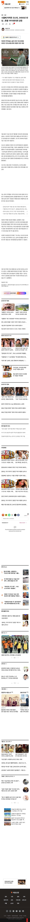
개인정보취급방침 (15, 915)
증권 (5, 15)
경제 (2, 15)
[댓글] (13, 24)
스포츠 (11, 903)
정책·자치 (6, 900)
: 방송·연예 (5, 741)
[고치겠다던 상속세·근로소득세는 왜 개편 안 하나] (26, 669)
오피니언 (3, 664)
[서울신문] (5, 3)
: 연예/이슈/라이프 (7, 776)
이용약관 (8, 915)
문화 (12, 900)
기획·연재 (3, 689)
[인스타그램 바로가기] (16, 911)
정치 (6, 896)
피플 (6, 903)
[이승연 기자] (3, 29)
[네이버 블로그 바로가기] (23, 911)
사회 (12, 896)
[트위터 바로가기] (10, 911)
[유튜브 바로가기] (13, 911)
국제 (24, 896)
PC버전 (24, 915)
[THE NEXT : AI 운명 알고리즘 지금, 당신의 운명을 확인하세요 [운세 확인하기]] (15, 293)
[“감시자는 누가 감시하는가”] (26, 677)
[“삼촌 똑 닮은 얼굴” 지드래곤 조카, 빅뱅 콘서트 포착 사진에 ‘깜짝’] (26, 790)
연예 (18, 903)
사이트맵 (20, 915)
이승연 (6, 28)
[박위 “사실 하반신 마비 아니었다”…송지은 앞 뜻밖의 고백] (26, 782)
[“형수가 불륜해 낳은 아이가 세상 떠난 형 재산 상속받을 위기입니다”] (26, 798)
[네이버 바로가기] (20, 911)
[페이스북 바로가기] (7, 911)
